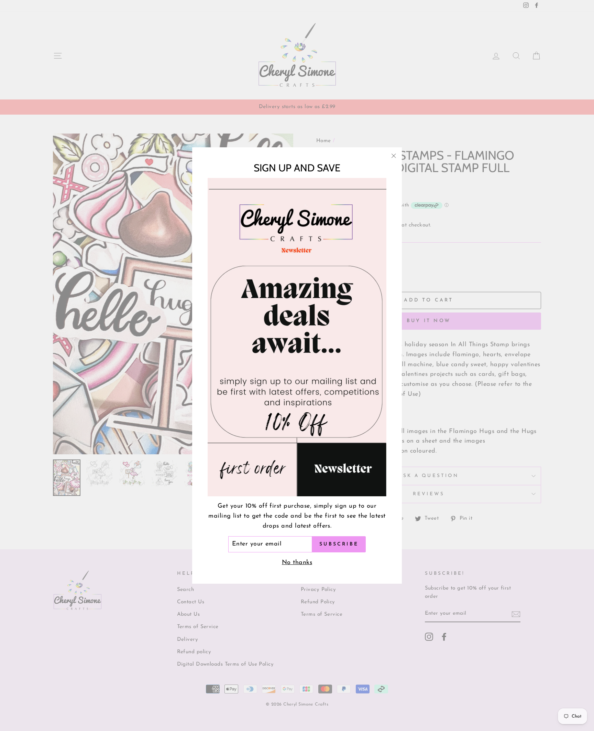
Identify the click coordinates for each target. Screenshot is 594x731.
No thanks (297, 563)
